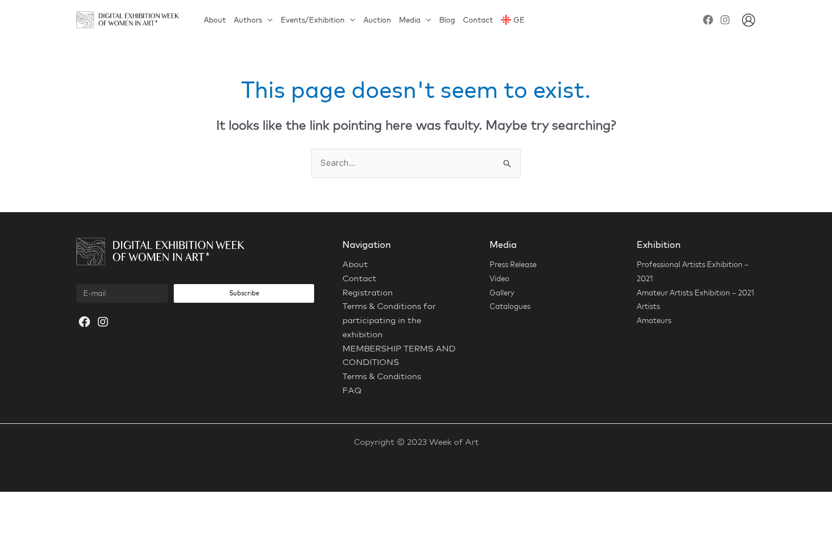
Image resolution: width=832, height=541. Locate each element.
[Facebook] (708, 20)
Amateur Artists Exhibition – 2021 (695, 292)
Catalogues (510, 306)
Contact (478, 19)
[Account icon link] (748, 20)
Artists (648, 306)
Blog (447, 19)
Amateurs (654, 320)
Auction (377, 19)
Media (410, 19)
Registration (367, 292)
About (215, 19)
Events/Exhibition (313, 19)
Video (499, 278)
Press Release (513, 264)
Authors (248, 19)
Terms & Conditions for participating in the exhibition (389, 320)
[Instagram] (725, 20)
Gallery (502, 292)
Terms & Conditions (381, 376)
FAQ (352, 390)
